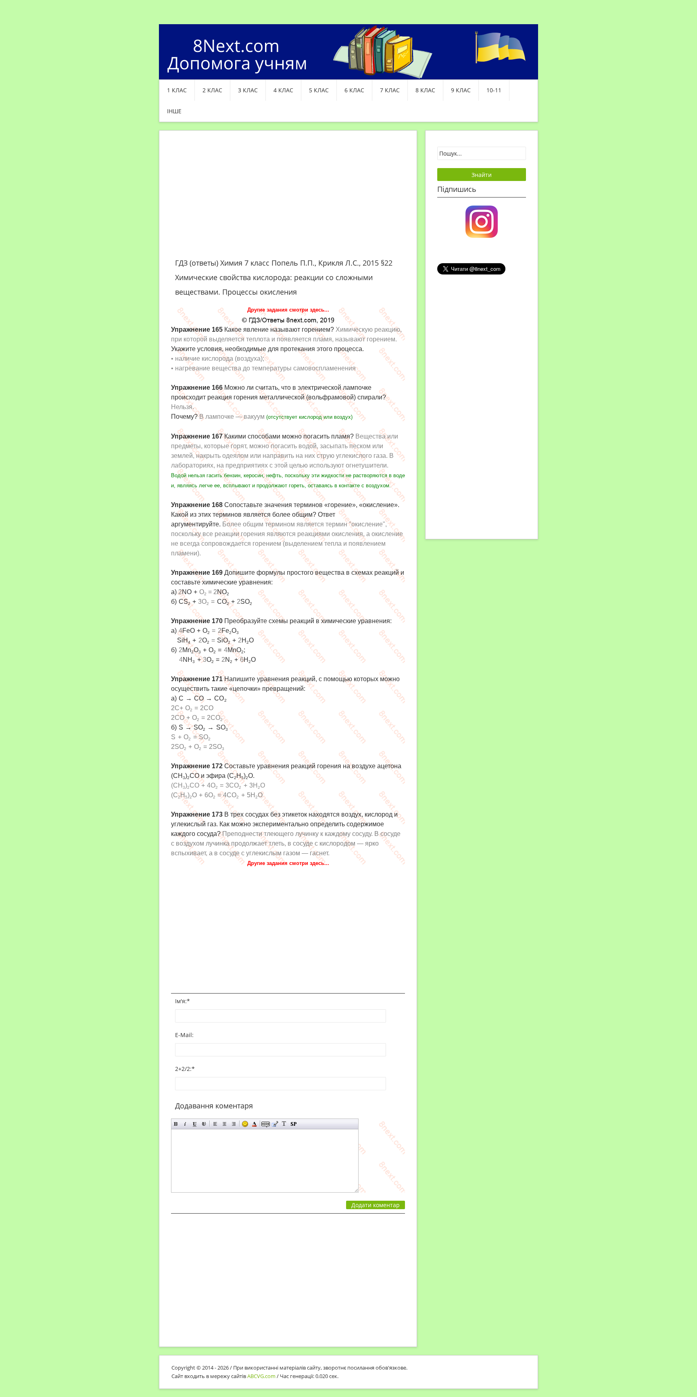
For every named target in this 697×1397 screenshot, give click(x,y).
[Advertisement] (288, 199)
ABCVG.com (261, 1376)
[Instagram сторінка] (481, 221)
